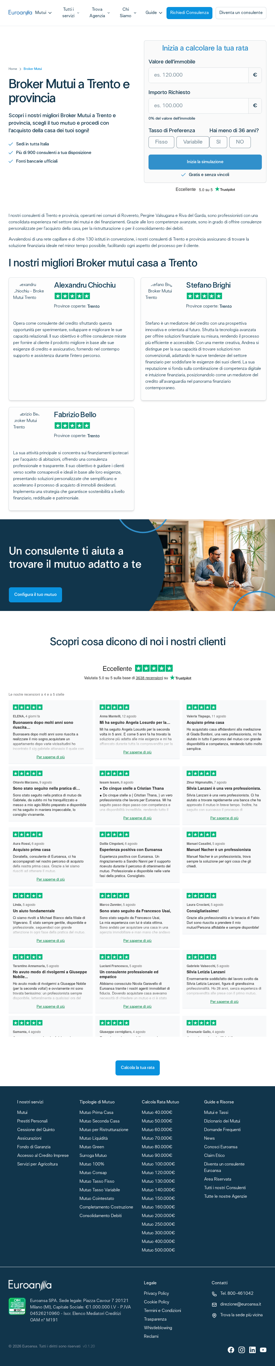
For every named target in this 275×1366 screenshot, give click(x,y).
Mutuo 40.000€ (157, 1113)
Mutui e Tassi (216, 1113)
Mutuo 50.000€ (157, 1122)
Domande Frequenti (222, 1130)
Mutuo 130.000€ (158, 1182)
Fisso (161, 142)
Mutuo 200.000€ (158, 1216)
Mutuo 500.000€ (158, 1251)
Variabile (192, 142)
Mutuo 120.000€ (158, 1173)
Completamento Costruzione (106, 1208)
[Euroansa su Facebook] (231, 1350)
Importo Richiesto (169, 92)
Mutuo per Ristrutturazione (103, 1130)
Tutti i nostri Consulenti (225, 1188)
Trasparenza (155, 1320)
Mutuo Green (91, 1147)
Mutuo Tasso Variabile (99, 1190)
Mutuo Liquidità (93, 1139)
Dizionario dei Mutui (222, 1122)
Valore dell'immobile (172, 62)
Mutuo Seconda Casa (99, 1122)
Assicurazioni (29, 1139)
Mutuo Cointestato (96, 1199)
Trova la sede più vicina (241, 1315)
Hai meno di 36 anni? (234, 130)
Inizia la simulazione (205, 162)
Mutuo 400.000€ (158, 1242)
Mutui (40, 13)
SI (218, 142)
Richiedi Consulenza (189, 13)
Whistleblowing (158, 1328)
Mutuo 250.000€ (158, 1225)
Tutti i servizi (68, 13)
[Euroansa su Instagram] (241, 1350)
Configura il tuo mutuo (35, 595)
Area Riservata (217, 1180)
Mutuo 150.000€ (158, 1199)
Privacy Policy (156, 1294)
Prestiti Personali (32, 1122)
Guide (151, 13)
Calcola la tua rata (137, 1068)
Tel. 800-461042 (237, 1294)
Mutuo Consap (93, 1173)
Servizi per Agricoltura (37, 1165)
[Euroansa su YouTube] (263, 1350)
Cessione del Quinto (36, 1130)
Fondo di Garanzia (33, 1147)
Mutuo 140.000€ (158, 1190)
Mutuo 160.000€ (158, 1208)
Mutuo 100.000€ (158, 1165)
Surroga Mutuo (93, 1156)
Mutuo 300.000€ (158, 1233)
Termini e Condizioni (162, 1311)
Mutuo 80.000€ (157, 1147)
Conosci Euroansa (220, 1147)
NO (240, 142)
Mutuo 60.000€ (157, 1130)
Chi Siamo (125, 13)
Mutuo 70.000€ (157, 1139)
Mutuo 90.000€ (157, 1156)
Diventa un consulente (241, 13)
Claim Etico (214, 1156)
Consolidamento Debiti (100, 1216)
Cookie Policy (156, 1302)
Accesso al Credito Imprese (43, 1156)
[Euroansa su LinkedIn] (252, 1350)
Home (13, 69)
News (209, 1139)
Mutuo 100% (91, 1165)
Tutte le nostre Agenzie (225, 1197)
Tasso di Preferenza (172, 130)
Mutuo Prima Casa (96, 1113)
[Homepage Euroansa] (20, 13)
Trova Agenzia (97, 13)
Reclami (151, 1337)
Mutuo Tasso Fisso (96, 1182)
